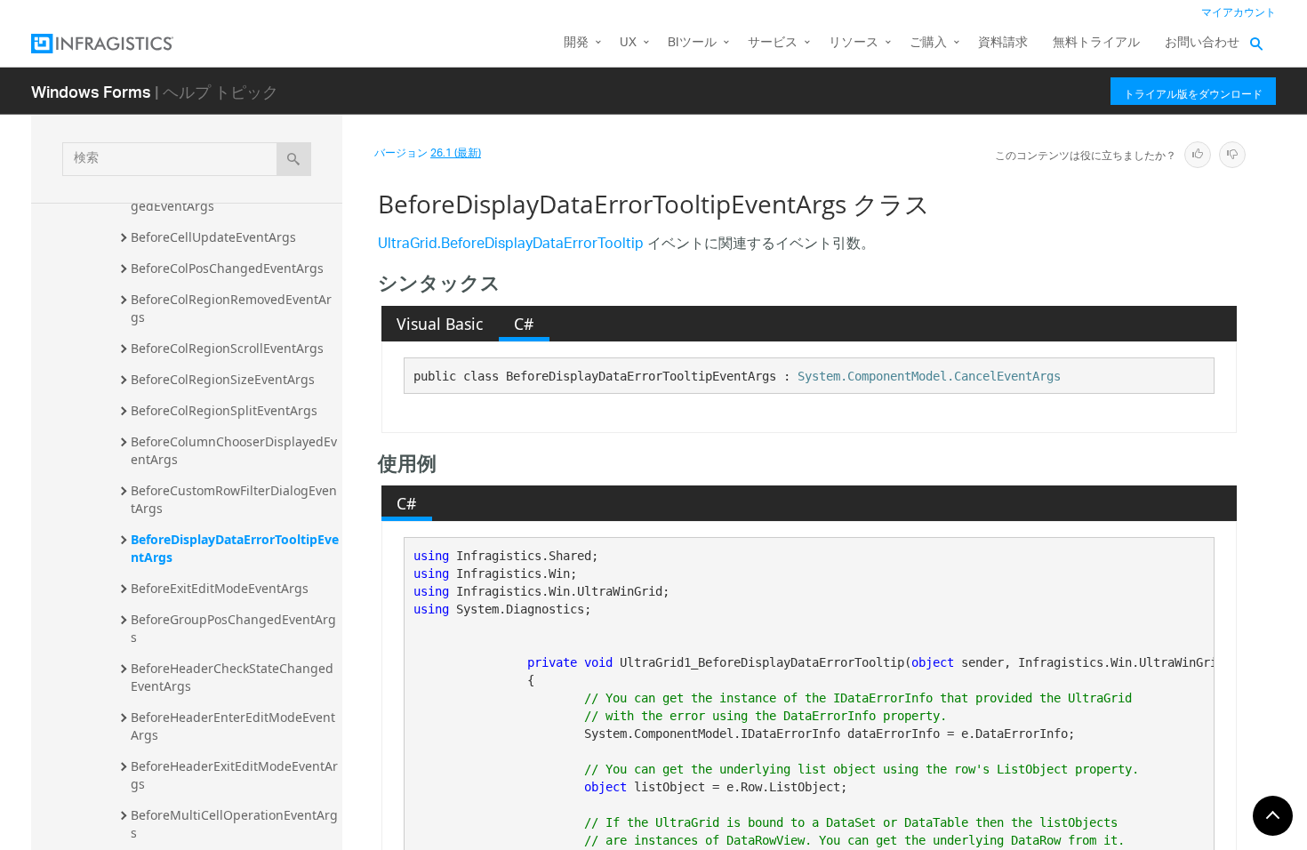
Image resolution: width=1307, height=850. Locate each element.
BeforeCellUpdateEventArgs (213, 237)
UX (628, 43)
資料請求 (1003, 43)
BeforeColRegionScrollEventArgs (227, 348)
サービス (773, 43)
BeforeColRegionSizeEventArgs (223, 379)
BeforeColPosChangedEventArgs (227, 268)
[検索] (294, 159)
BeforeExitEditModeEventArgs (220, 588)
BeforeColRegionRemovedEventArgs (231, 308)
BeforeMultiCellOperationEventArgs (234, 823)
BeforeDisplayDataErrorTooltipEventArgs (235, 548)
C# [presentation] (523, 323)
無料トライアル (1096, 43)
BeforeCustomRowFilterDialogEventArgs (234, 499)
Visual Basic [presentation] (440, 323)
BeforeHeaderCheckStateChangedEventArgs (232, 677)
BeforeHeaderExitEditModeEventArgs (234, 775)
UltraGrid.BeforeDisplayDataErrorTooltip (511, 245)
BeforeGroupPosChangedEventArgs (233, 628)
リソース (853, 43)
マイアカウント (1238, 13)
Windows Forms (91, 91)
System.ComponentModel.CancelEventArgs (929, 376)
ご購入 (928, 43)
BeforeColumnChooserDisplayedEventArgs (234, 450)
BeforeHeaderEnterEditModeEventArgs (233, 726)
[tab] (440, 323)
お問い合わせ (1202, 43)
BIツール (692, 43)
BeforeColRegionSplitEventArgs (224, 410)
